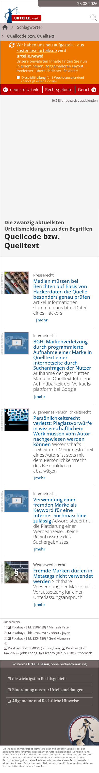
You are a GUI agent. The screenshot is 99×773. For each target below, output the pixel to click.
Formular (39, 766)
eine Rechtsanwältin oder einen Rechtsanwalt (58, 760)
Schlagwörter (29, 27)
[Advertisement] (49, 158)
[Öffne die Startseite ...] (33, 15)
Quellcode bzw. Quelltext (30, 36)
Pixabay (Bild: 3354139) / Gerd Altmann (41, 638)
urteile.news (33, 748)
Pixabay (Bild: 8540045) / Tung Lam (34, 648)
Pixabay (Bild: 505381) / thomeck (67, 653)
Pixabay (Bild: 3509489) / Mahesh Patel (40, 627)
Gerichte (86, 89)
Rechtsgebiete (58, 89)
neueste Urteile (24, 89)
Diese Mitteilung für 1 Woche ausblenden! (52, 79)
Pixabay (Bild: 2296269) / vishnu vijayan (41, 632)
